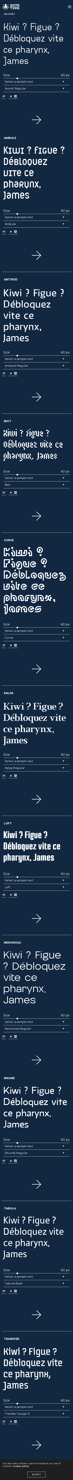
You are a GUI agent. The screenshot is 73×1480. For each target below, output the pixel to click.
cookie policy (21, 1466)
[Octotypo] (11, 6)
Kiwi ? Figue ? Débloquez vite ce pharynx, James (33, 43)
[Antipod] (36, 119)
